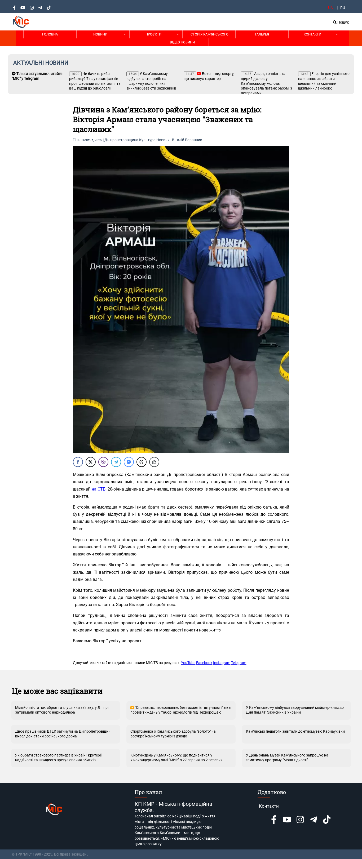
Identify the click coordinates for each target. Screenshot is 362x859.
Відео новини (182, 42)
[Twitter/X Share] (91, 462)
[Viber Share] (103, 462)
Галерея (262, 34)
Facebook (204, 663)
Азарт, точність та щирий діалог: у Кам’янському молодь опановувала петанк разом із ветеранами (266, 83)
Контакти (312, 34)
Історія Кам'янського (208, 34)
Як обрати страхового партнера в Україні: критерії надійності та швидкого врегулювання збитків (58, 757)
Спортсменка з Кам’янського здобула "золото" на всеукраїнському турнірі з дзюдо (173, 733)
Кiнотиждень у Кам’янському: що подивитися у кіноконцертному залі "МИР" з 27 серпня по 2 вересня (176, 757)
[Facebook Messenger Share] (129, 462)
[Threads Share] (141, 462)
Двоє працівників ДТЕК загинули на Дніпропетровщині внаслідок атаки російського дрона (63, 733)
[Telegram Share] (116, 462)
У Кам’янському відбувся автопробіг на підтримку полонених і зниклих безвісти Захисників (151, 81)
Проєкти (153, 34)
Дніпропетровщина (121, 140)
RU (342, 8)
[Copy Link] (154, 462)
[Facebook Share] (78, 462)
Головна (50, 34)
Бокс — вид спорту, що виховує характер (209, 76)
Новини (100, 34)
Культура (147, 140)
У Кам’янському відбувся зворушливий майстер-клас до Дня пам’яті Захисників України (295, 709)
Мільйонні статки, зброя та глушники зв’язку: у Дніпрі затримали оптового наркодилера (61, 709)
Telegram (238, 663)
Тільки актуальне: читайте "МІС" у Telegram (37, 76)
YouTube (188, 663)
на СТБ (98, 489)
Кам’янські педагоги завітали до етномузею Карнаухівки (295, 731)
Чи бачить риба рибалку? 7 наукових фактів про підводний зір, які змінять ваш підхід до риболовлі (95, 81)
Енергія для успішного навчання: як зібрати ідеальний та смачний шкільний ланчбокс (324, 81)
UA (330, 8)
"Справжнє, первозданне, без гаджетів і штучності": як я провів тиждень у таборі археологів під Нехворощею (180, 709)
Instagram (221, 663)
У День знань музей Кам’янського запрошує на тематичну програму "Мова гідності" (287, 757)
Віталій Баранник (187, 140)
